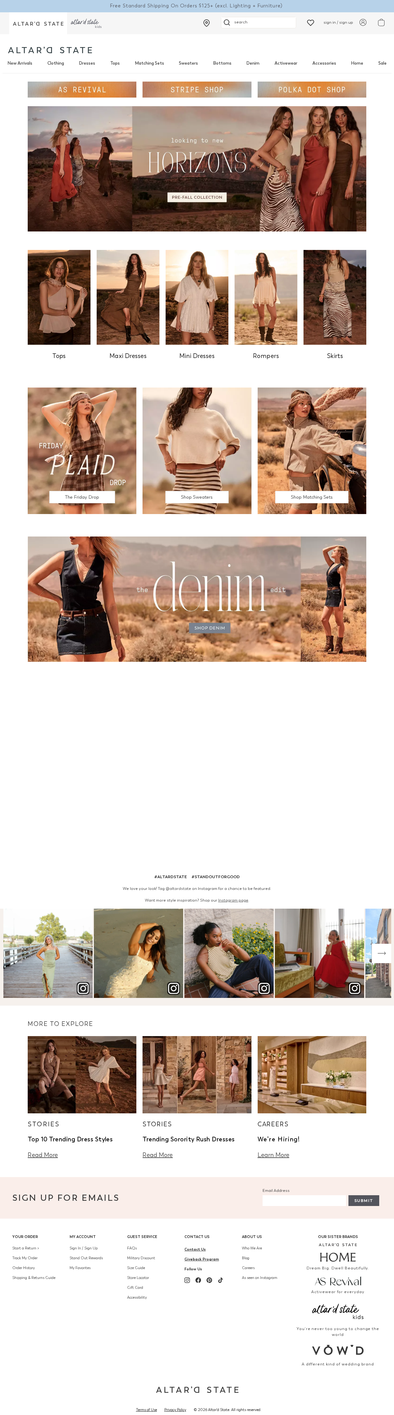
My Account (83, 1236)
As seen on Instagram (259, 1278)
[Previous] (12, 953)
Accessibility (137, 1297)
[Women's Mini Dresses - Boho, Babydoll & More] (197, 297)
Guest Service (142, 1236)
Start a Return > (25, 1248)
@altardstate (178, 888)
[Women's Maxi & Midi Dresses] (128, 297)
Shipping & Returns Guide (33, 1278)
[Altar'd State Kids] (338, 1310)
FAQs (132, 1248)
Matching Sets (149, 63)
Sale (382, 63)
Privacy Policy (175, 1410)
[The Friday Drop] (82, 450)
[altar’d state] (38, 23)
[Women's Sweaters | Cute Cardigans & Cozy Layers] (197, 450)
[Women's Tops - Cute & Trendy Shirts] (59, 297)
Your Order (25, 1236)
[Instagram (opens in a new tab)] (187, 1280)
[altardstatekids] (86, 23)
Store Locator (138, 1278)
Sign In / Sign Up (84, 1248)
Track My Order (25, 1258)
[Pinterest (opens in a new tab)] (209, 1280)
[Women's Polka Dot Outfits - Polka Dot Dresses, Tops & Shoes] (312, 89)
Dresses (87, 63)
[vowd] (338, 1350)
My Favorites (80, 1268)
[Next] (381, 953)
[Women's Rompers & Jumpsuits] (266, 297)
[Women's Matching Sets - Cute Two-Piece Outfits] (312, 450)
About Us (252, 1236)
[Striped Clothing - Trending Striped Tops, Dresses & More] (197, 89)
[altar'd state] (50, 50)
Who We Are (252, 1248)
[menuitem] (19, 63)
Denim (252, 63)
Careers (248, 1268)
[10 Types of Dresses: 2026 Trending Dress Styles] (82, 1074)
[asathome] (338, 1252)
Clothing (55, 63)
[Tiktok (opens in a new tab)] (220, 1280)
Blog (245, 1258)
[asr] (338, 1280)
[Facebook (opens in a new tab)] (198, 1280)
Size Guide (136, 1268)
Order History (23, 1268)
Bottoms (222, 63)
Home (357, 63)
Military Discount (141, 1258)
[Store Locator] (206, 23)
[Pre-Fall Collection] (197, 168)
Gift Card (135, 1287)
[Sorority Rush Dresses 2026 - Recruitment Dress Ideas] (197, 1074)
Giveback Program (201, 1259)
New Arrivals (19, 63)
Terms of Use (146, 1410)
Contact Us (197, 1236)
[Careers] (312, 1074)
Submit (363, 1200)
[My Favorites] (310, 22)
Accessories (324, 63)
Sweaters (188, 63)
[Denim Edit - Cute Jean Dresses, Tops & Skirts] (197, 598)
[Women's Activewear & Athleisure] (82, 89)
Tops (115, 63)
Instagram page (233, 900)
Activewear (286, 63)
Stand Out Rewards (86, 1258)
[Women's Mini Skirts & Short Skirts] (335, 297)
